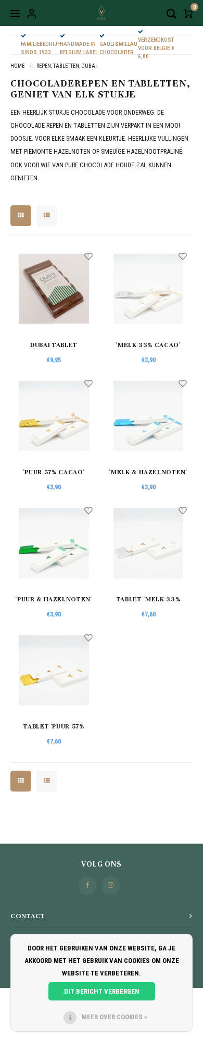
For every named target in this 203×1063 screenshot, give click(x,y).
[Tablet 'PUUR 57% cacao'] (54, 670)
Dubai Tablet (54, 345)
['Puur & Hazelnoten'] (54, 543)
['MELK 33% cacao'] (148, 288)
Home (17, 66)
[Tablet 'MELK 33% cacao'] (148, 543)
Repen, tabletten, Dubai (66, 66)
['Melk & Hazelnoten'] (148, 416)
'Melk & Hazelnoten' (148, 472)
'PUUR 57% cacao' (53, 472)
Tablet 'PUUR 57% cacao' (53, 727)
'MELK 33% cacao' (148, 345)
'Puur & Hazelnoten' (54, 599)
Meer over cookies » (114, 1017)
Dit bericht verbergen (101, 991)
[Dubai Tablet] (54, 288)
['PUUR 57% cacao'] (54, 416)
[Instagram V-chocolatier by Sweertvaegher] (111, 885)
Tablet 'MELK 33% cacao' (148, 600)
